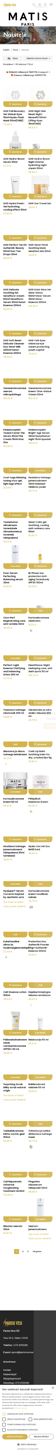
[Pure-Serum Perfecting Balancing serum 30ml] (15, 557)
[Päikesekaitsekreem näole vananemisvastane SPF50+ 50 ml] (15, 1023)
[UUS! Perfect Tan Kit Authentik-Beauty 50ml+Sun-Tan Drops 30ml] (15, 229)
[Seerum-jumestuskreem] (40, 1210)
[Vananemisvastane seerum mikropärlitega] (15, 372)
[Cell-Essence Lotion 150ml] (15, 976)
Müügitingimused (12, 1378)
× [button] (53, 1388)
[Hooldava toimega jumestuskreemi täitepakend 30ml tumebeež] (15, 830)
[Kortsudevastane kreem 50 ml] (15, 783)
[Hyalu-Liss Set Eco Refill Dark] (40, 830)
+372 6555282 (20, 1345)
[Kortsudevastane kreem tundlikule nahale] (40, 875)
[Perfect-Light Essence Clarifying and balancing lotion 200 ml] (15, 649)
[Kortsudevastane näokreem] (40, 602)
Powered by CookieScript (28, 1449)
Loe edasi (40, 470)
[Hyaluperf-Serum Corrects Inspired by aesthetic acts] (15, 875)
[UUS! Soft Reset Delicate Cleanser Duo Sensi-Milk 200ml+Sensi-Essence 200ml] (15, 324)
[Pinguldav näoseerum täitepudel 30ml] (40, 1165)
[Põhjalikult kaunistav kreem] (40, 783)
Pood (15, 50)
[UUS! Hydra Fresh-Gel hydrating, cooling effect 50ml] (15, 187)
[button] (51, 4)
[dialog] (28, 1418)
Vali (40, 884)
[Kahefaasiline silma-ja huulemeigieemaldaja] (15, 925)
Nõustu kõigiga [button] (15, 1436)
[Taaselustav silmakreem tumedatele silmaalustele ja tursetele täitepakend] (15, 506)
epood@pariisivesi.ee (22, 1352)
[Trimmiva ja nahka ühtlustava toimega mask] (40, 1115)
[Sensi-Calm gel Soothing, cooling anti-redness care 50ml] (40, 506)
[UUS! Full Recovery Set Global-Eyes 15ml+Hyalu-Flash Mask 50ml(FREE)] (15, 95)
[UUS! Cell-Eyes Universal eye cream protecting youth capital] (40, 324)
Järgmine (37, 1251)
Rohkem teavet (20, 1408)
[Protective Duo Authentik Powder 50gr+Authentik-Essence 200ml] (40, 925)
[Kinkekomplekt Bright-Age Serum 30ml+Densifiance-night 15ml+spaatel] (40, 414)
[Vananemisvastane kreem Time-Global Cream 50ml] (40, 372)
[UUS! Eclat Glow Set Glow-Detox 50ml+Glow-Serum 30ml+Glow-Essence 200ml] (40, 273)
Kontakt (7, 1370)
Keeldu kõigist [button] (41, 1436)
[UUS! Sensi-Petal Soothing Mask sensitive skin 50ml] (40, 229)
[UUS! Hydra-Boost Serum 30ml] (15, 143)
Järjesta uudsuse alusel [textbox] (37, 58)
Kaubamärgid (9, 1374)
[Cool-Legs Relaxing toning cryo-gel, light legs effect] (15, 461)
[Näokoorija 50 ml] (40, 1023)
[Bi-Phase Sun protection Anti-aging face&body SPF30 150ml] (40, 557)
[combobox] (38, 58)
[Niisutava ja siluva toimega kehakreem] (15, 735)
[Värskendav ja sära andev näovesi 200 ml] (40, 694)
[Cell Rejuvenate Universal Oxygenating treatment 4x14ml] (15, 1165)
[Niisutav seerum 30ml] (15, 1210)
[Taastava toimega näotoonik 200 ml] (15, 694)
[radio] (31, 630)
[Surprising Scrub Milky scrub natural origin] (15, 1068)
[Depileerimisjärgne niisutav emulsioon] (40, 976)
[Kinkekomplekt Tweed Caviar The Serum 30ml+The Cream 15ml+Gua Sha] (15, 414)
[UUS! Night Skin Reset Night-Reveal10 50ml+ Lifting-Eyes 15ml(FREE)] (40, 95)
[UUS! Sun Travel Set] (40, 187)
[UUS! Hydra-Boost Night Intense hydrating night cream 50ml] (40, 143)
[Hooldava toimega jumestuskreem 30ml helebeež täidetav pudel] (40, 461)
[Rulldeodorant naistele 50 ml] (40, 1068)
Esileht (6, 50)
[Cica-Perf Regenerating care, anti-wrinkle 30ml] (15, 602)
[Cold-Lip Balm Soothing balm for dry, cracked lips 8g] (40, 735)
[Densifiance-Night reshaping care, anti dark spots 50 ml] (40, 649)
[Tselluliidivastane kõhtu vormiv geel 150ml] (15, 1115)
